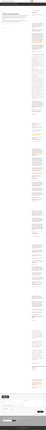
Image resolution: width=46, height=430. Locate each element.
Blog (32, 1)
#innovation (42, 366)
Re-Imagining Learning (34, 178)
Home (2, 4)
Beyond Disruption (34, 262)
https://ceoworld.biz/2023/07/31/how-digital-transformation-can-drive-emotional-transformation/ (37, 134)
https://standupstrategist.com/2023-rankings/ (36, 155)
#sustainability (39, 366)
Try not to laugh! (34, 367)
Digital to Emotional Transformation (36, 111)
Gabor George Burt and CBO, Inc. (25, 427)
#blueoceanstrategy (34, 366)
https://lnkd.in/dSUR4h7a (35, 363)
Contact (29, 1)
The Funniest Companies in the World (36, 139)
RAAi (24, 428)
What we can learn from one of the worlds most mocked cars (37, 24)
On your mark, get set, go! (35, 233)
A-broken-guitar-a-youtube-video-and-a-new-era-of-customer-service (37, 42)
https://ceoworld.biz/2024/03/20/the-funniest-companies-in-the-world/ (37, 170)
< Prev (4, 27)
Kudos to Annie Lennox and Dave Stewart (37, 284)
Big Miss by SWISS (34, 12)
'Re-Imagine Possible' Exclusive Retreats (37, 199)
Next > (26, 27)
